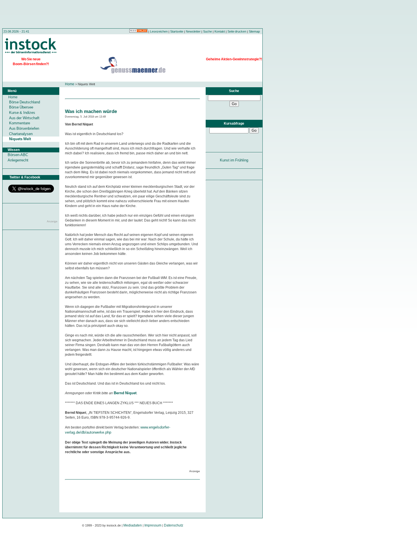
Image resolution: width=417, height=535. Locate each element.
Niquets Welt (20, 139)
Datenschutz (173, 525)
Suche (207, 31)
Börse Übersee (21, 107)
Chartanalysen (21, 134)
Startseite (176, 31)
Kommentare (19, 123)
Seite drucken (237, 31)
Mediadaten (132, 525)
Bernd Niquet (125, 393)
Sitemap (254, 31)
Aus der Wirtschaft (24, 118)
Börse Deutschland (24, 102)
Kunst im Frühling (234, 160)
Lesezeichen (159, 31)
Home (69, 84)
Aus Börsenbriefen (24, 128)
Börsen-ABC (18, 155)
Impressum (152, 525)
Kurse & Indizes (22, 112)
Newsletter (193, 31)
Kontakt (219, 31)
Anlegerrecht (18, 160)
